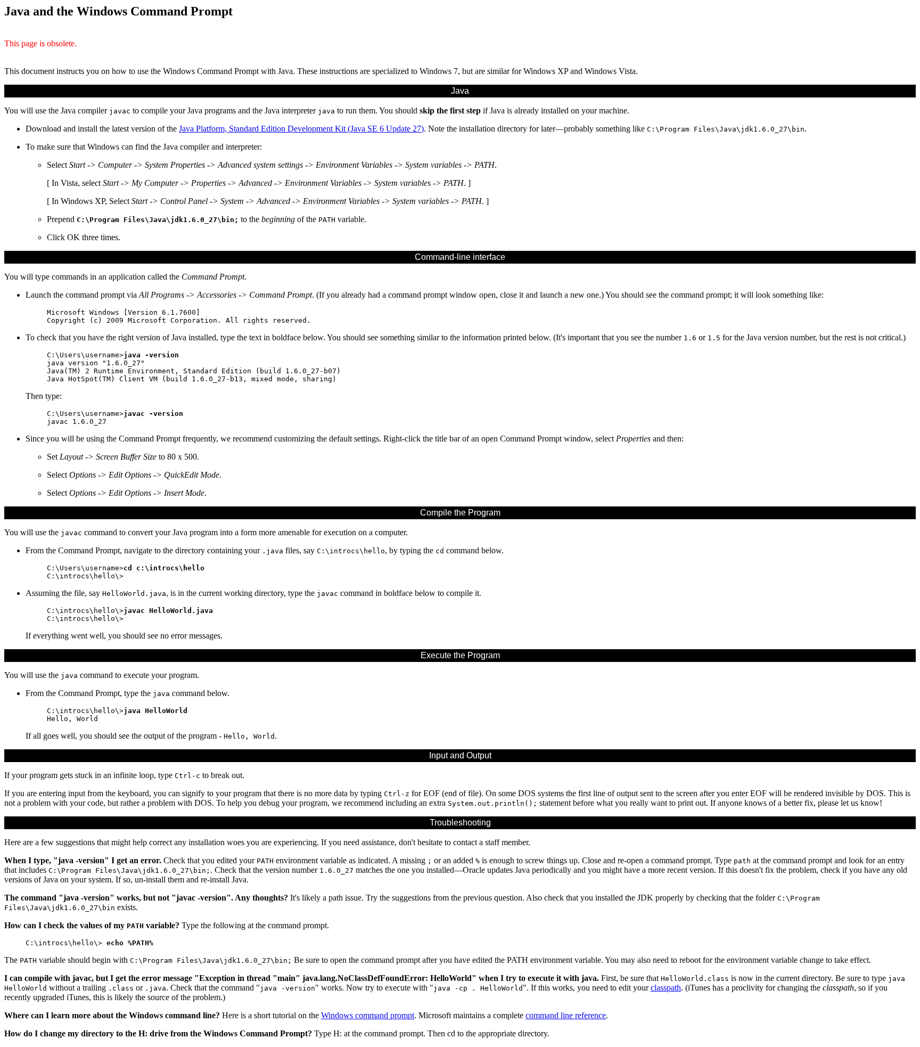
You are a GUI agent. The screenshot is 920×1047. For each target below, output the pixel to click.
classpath (666, 987)
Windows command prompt (367, 1015)
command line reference (565, 1015)
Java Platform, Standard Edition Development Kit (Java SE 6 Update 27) (301, 128)
